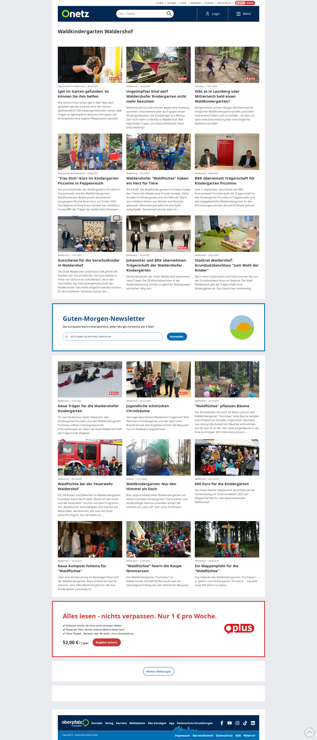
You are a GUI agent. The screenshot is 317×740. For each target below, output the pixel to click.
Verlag (109, 723)
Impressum (182, 735)
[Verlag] (75, 723)
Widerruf (249, 735)
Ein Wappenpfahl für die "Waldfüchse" (216, 568)
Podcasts (209, 2)
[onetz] (75, 14)
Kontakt (96, 723)
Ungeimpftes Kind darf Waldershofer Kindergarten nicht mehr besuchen (156, 96)
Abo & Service (224, 2)
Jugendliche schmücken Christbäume (147, 408)
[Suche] (170, 14)
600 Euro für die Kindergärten (222, 483)
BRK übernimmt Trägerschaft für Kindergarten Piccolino (225, 180)
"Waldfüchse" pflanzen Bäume (222, 405)
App (171, 723)
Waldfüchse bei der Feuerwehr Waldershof (85, 486)
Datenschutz (224, 735)
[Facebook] (222, 723)
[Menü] (237, 13)
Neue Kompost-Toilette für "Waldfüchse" (82, 568)
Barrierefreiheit (203, 735)
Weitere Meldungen (158, 671)
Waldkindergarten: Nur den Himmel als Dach (151, 486)
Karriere (121, 723)
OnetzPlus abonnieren (244, 3)
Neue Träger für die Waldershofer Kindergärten (88, 408)
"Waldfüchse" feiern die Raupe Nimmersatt (153, 568)
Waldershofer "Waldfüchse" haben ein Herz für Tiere (157, 180)
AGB (238, 735)
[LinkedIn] (253, 723)
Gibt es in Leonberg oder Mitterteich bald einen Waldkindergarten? (217, 96)
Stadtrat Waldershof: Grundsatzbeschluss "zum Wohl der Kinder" (227, 265)
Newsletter (195, 2)
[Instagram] (237, 723)
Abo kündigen (157, 723)
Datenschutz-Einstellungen (195, 723)
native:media (92, 735)
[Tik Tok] (245, 723)
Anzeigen (171, 2)
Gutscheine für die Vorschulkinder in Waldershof (89, 263)
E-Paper (160, 2)
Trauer (183, 2)
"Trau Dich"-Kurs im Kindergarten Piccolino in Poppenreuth (88, 180)
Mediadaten (137, 723)
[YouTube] (229, 723)
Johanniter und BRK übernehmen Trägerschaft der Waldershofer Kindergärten (156, 265)
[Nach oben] (310, 733)
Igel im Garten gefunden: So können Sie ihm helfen (83, 94)
